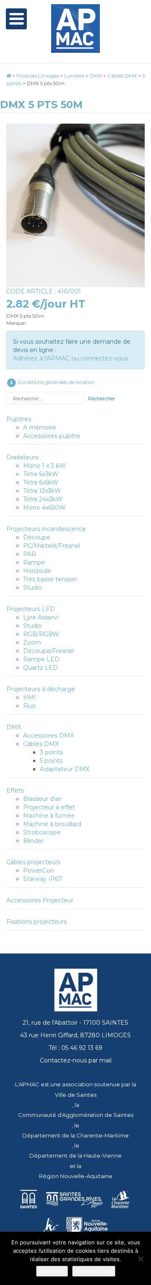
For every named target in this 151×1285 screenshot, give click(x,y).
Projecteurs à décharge (40, 689)
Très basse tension (50, 579)
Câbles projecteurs (33, 862)
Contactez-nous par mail (76, 1060)
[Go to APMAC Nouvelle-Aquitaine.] (8, 76)
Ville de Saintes (75, 1095)
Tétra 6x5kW (40, 482)
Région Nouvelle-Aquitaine (75, 1176)
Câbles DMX (41, 744)
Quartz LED (40, 667)
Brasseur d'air (42, 799)
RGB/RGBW (41, 634)
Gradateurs (22, 457)
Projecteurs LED (30, 609)
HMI (29, 697)
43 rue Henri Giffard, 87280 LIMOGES (75, 1035)
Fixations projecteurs (36, 921)
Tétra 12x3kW (42, 491)
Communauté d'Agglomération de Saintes (75, 1115)
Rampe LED (41, 659)
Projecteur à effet (49, 807)
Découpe (36, 537)
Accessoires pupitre (51, 436)
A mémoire (39, 427)
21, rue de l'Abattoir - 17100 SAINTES (75, 1022)
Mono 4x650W (44, 507)
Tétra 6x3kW (41, 474)
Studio (32, 587)
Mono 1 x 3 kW (44, 465)
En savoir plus (94, 1271)
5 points (51, 760)
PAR (29, 554)
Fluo (29, 706)
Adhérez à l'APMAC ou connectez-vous (70, 358)
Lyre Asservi (40, 617)
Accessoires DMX (48, 735)
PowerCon (38, 870)
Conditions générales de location (55, 382)
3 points (51, 752)
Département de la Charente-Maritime (75, 1135)
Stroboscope (41, 832)
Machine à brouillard (52, 824)
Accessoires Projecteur (39, 900)
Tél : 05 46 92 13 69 (75, 1048)
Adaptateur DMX (64, 769)
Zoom (32, 642)
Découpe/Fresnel (48, 651)
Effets (15, 790)
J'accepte (52, 1271)
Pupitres (18, 419)
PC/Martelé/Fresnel (51, 545)
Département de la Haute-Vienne (75, 1155)
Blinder (33, 841)
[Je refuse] (140, 1258)
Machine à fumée (49, 815)
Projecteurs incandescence (46, 529)
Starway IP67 (42, 879)
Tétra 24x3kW (42, 499)
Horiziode (37, 571)
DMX (13, 727)
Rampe (34, 562)
